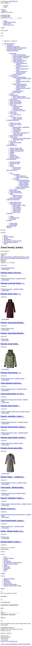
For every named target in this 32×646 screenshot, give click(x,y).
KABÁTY (9, 220)
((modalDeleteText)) (13, 605)
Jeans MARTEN (14, 95)
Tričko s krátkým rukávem (22, 180)
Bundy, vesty (13, 105)
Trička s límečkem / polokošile (20, 57)
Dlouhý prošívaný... (8, 509)
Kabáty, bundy (13, 137)
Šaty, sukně (13, 141)
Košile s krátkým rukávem (19, 77)
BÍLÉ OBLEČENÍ (11, 226)
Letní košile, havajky (18, 91)
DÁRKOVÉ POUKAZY (13, 46)
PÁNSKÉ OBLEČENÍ (12, 50)
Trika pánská (16, 178)
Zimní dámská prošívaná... (11, 383)
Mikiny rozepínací (17, 118)
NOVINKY (10, 45)
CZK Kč (6, 5)
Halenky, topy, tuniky (15, 123)
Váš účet (3, 573)
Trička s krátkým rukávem (19, 54)
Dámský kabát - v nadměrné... (12, 477)
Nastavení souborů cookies (10, 584)
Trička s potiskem (17, 74)
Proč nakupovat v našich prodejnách (13, 240)
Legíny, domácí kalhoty (16, 142)
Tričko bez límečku (24, 184)
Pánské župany (16, 169)
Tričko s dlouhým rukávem (22, 187)
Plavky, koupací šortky (15, 103)
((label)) (3, 613)
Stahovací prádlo (14, 156)
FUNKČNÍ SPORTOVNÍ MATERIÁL (17, 47)
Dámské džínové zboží (15, 202)
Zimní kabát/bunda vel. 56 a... (12, 394)
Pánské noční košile (15, 163)
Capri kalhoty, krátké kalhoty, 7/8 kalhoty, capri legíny (21, 133)
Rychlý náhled (5, 269)
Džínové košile (16, 209)
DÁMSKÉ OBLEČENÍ (13, 120)
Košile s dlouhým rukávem (19, 84)
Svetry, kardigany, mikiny (16, 135)
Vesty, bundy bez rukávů (19, 110)
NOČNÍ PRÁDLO (11, 159)
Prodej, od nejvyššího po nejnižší (9, 257)
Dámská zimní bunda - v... (11, 373)
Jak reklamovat (7, 239)
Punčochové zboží (14, 217)
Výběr (3, 255)
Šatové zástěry (13, 189)
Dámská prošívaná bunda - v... (13, 283)
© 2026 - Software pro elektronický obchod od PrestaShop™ (16, 644)
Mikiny (12, 116)
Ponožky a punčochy (15, 157)
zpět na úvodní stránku (9, 43)
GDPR (5, 243)
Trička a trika (13, 53)
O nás (5, 235)
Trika (11, 173)
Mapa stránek (7, 568)
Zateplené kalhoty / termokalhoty (21, 127)
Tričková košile (17, 92)
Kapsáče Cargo (13, 99)
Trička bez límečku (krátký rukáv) (21, 56)
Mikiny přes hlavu (17, 117)
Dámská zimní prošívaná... (11, 273)
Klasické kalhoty (17, 130)
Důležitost (19, 257)
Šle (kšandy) (13, 219)
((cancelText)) (4, 605)
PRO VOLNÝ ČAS (12, 170)
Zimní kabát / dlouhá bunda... (12, 487)
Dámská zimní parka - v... (11, 294)
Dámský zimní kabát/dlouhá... (12, 323)
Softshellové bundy (18, 109)
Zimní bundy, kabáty (18, 139)
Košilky (12, 153)
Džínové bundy (17, 210)
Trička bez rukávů (17, 59)
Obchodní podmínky (9, 236)
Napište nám (7, 566)
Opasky (12, 216)
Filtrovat (3, 261)
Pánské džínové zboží (15, 203)
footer (5, 570)
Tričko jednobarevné (24, 181)
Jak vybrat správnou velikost (11, 242)
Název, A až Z (25, 257)
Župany (12, 166)
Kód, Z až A (4, 259)
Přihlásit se (6, 580)
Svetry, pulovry (13, 113)
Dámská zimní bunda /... (10, 406)
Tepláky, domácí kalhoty (16, 102)
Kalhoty (12, 93)
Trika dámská (16, 174)
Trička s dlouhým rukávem (19, 60)
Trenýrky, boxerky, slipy (16, 148)
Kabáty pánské (13, 223)
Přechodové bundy (17, 106)
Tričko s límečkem (23, 182)
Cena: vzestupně (11, 258)
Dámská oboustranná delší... (12, 448)
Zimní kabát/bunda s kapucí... (12, 520)
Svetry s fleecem (17, 114)
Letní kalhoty (16, 131)
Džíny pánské (16, 206)
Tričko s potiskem (23, 185)
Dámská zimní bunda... (10, 344)
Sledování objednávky (9, 578)
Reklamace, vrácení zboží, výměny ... (13, 585)
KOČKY (9, 227)
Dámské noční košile (15, 162)
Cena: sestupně (19, 258)
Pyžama (12, 164)
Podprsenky (13, 155)
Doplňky (12, 144)
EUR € (5, 7)
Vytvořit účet (7, 581)
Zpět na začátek (5, 549)
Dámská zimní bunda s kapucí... (13, 427)
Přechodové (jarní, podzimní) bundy (22, 138)
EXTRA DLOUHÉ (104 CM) (14, 49)
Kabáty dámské (14, 224)
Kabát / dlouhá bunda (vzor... (12, 531)
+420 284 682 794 (12, 1)
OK (2, 27)
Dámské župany (17, 167)
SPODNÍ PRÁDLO (12, 145)
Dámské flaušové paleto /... (11, 542)
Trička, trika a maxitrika (16, 124)
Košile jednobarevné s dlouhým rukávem (21, 86)
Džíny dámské (16, 128)
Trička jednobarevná (18, 61)
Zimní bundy (16, 107)
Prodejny (6, 569)
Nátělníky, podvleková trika (17, 150)
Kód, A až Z (26, 258)
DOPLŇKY (10, 213)
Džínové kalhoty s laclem (19, 205)
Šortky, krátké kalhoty (15, 100)
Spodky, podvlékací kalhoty (17, 149)
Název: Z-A (4, 258)
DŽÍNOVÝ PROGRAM (13, 199)
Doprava (6, 238)
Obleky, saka (13, 112)
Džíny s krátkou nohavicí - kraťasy (21, 98)
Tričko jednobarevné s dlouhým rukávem (21, 72)
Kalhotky (12, 152)
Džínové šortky (17, 212)
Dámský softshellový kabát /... (12, 416)
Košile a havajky (14, 75)
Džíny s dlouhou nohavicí (19, 96)
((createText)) (12, 614)
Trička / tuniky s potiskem (22, 177)
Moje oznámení (7, 583)
